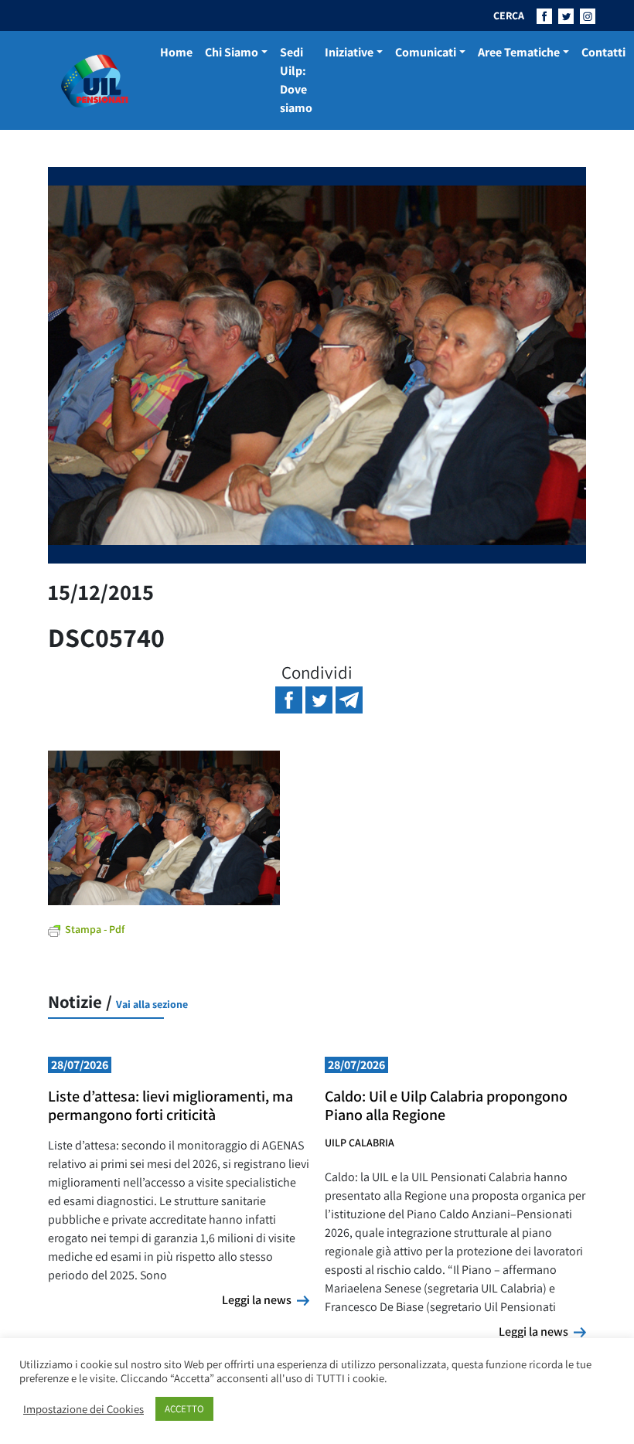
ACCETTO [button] (184, 1408)
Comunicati (425, 52)
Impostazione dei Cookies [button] (83, 1409)
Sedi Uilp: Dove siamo (296, 80)
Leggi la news (265, 1299)
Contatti (603, 52)
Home (176, 52)
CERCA (508, 15)
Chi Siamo (231, 52)
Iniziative (349, 52)
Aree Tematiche (519, 52)
